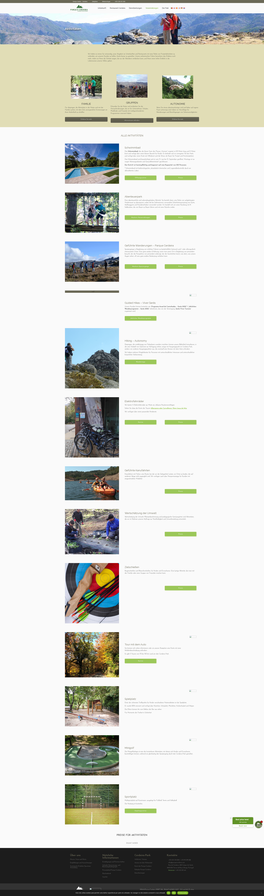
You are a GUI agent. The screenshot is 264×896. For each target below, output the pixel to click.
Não (174, 893)
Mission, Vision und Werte (78, 859)
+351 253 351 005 (120, 1)
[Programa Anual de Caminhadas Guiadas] (92, 292)
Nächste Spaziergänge (140, 266)
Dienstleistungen (140, 873)
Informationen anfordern (132, 120)
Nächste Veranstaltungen (140, 217)
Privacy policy (182, 893)
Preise (180, 178)
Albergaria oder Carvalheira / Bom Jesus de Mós (169, 408)
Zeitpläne (95, 1)
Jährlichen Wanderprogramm (140, 318)
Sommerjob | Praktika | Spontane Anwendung (80, 867)
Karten (140, 422)
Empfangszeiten (140, 811)
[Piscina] (92, 164)
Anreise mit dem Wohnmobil (143, 863)
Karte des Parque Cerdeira (143, 866)
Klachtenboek (106, 873)
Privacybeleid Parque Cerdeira (111, 870)
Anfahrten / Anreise (141, 859)
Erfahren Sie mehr (86, 119)
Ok (168, 893)
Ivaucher (105, 877)
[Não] (261, 893)
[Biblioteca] (92, 358)
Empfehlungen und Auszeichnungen (81, 863)
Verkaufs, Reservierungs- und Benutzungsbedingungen (111, 866)
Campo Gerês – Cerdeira (80, 1)
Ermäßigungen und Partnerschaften (113, 862)
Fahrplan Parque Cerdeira (143, 869)
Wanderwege (140, 362)
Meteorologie (106, 1)
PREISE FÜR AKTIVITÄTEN (132, 835)
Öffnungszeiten (140, 178)
